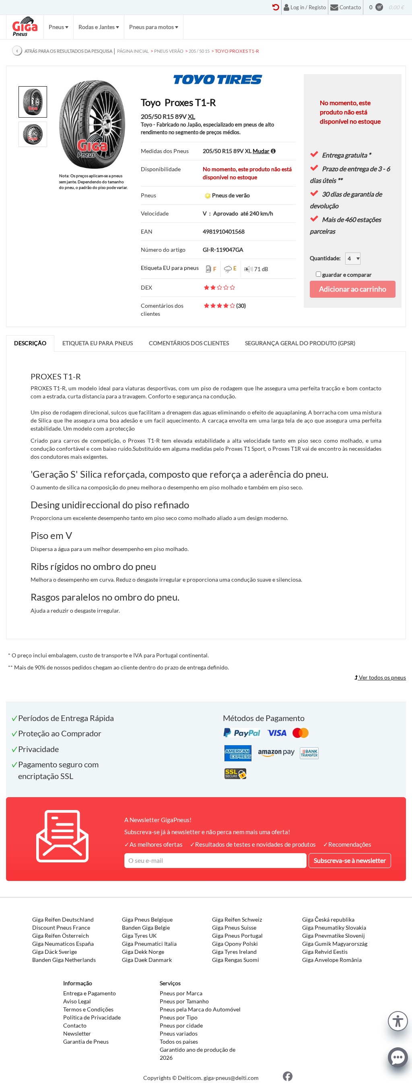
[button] (398, 1020)
